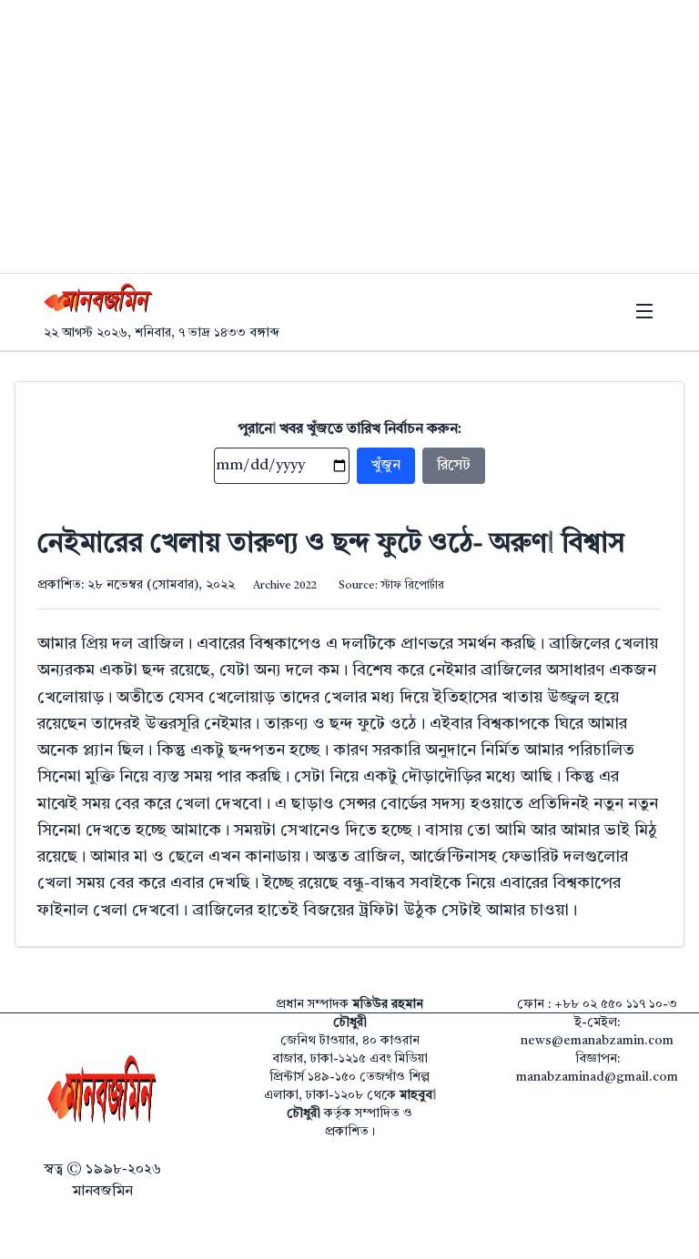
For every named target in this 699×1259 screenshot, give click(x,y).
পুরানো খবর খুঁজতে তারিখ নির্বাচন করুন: (349, 429)
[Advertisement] (349, 136)
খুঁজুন (385, 465)
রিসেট (454, 465)
